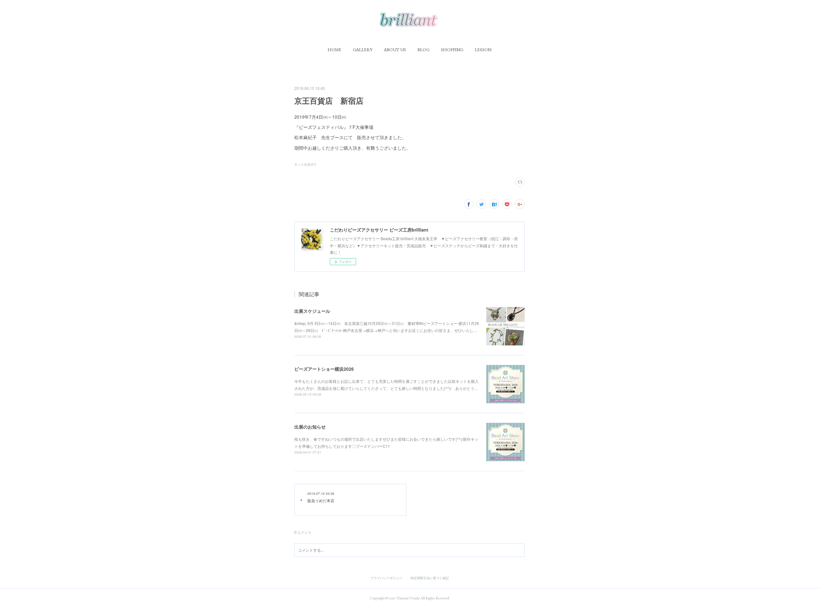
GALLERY (362, 49)
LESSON (483, 49)
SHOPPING (452, 49)
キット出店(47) (305, 164)
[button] (334, 49)
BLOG (423, 49)
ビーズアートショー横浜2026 (324, 369)
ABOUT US (395, 49)
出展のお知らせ (310, 426)
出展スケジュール (312, 311)
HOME (334, 49)
